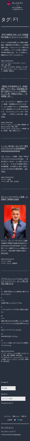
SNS (11, 181)
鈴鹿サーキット (17, 130)
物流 (13, 126)
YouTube (16, 181)
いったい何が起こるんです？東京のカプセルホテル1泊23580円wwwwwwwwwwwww (14, 148)
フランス (9, 263)
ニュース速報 (16, 124)
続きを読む (4, 253)
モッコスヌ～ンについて (8, 431)
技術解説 (5, 70)
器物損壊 (14, 263)
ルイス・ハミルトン (12, 359)
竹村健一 (5, 130)
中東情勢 (24, 128)
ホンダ (8, 128)
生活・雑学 (8, 64)
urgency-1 (18, 66)
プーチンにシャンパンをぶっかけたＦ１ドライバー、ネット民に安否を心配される (14, 281)
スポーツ (9, 62)
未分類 (9, 179)
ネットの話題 (16, 353)
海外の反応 (19, 355)
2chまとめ (6, 357)
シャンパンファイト (18, 357)
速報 (16, 126)
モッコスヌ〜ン (7, 427)
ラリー (15, 68)
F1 (8, 66)
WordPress (17, 434)
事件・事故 (6, 355)
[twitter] (15, 420)
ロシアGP (21, 359)
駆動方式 (11, 70)
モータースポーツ (8, 68)
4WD (5, 66)
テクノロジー (16, 62)
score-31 (12, 66)
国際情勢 (23, 124)
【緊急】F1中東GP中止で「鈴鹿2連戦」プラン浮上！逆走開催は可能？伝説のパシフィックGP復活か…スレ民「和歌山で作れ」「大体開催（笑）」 (14, 91)
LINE (8, 181)
